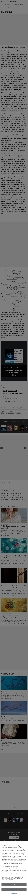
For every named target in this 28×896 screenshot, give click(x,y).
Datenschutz (12, 867)
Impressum (17, 867)
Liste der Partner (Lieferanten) (7, 881)
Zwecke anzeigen (14, 893)
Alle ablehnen (14, 889)
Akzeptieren (14, 884)
